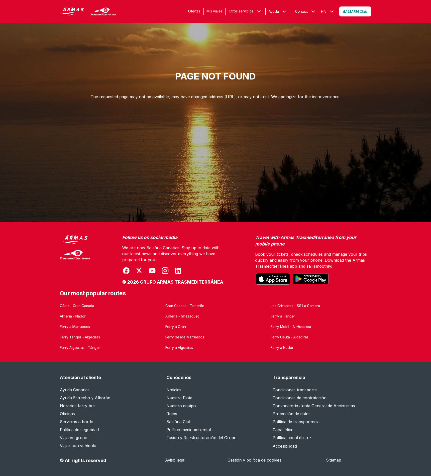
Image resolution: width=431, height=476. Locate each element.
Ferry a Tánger (283, 316)
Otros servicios (241, 11)
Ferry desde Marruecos (184, 337)
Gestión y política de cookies (254, 460)
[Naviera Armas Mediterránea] (75, 260)
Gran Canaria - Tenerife (184, 306)
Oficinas (67, 413)
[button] (278, 11)
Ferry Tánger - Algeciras (80, 337)
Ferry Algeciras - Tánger (80, 347)
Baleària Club (179, 421)
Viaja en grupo (73, 437)
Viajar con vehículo (78, 445)
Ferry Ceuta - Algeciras (290, 337)
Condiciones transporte (295, 389)
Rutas (171, 413)
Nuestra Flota (179, 397)
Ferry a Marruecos (75, 326)
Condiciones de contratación (299, 397)
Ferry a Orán (175, 326)
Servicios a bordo (76, 421)
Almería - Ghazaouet (182, 316)
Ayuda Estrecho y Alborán (85, 397)
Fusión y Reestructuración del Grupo (201, 437)
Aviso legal (175, 460)
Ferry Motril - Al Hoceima (291, 326)
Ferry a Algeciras (179, 347)
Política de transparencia (296, 421)
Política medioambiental (188, 429)
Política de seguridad (79, 429)
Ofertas (194, 11)
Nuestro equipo (181, 405)
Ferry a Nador (282, 347)
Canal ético (283, 429)
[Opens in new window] (355, 11)
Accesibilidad (285, 446)
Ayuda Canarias (75, 389)
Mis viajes (214, 11)
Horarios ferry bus (78, 405)
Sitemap (333, 460)
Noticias (173, 389)
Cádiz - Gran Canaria (77, 306)
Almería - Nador (73, 316)
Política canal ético (292, 437)
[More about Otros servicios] (258, 11)
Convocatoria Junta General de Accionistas (314, 405)
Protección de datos (292, 413)
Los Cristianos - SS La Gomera (295, 306)
